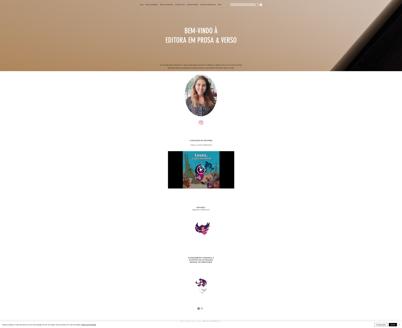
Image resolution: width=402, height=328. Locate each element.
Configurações (381, 325)
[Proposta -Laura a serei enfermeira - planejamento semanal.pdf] (200, 283)
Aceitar (393, 325)
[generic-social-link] (199, 309)
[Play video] (201, 170)
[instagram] (202, 309)
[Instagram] (201, 123)
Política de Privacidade (88, 325)
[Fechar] (399, 324)
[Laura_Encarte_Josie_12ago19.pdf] (200, 230)
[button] (261, 4)
